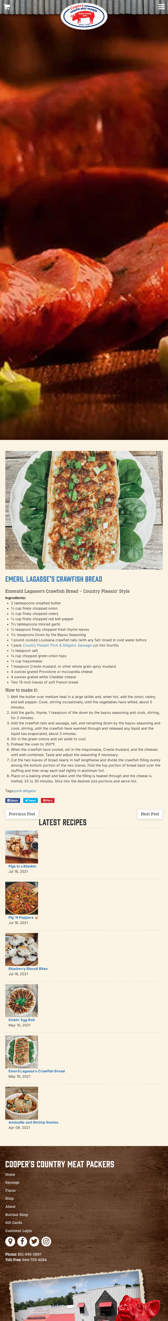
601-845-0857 (23, 1254)
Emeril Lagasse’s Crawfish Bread (53, 578)
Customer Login (18, 1231)
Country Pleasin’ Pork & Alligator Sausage (57, 645)
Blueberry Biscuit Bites (28, 968)
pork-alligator (25, 791)
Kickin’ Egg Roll (22, 1020)
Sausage (12, 1182)
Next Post (150, 814)
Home (10, 1174)
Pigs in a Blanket (22, 866)
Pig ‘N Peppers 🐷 (24, 917)
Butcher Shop (16, 1215)
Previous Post (22, 814)
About (10, 1206)
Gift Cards (13, 1223)
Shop (9, 1198)
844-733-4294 (26, 1260)
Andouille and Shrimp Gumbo (33, 1122)
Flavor (10, 1190)
